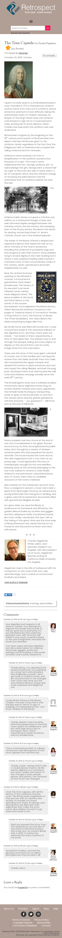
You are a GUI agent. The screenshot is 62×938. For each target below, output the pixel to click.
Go (48, 28)
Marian (53, 705)
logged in (23, 887)
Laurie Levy (53, 754)
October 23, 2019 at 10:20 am (15, 695)
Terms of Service (21, 919)
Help (55, 908)
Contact (46, 925)
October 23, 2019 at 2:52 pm (20, 819)
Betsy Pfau (53, 630)
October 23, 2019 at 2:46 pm (15, 787)
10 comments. (49, 55)
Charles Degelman (47, 43)
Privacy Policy (42, 919)
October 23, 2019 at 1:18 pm (19, 717)
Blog (46, 908)
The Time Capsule (19, 43)
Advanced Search (20, 33)
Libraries (23, 53)
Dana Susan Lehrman (53, 858)
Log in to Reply (32, 619)
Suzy (53, 797)
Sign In (35, 908)
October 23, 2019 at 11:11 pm (19, 863)
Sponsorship (43, 922)
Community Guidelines (25, 925)
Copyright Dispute (22, 922)
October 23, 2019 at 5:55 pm (15, 846)
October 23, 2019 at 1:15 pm (19, 663)
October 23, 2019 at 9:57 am (15, 619)
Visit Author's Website (15, 582)
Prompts (23, 908)
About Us (9, 908)
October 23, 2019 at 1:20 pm (20, 761)
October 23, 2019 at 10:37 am (15, 743)
